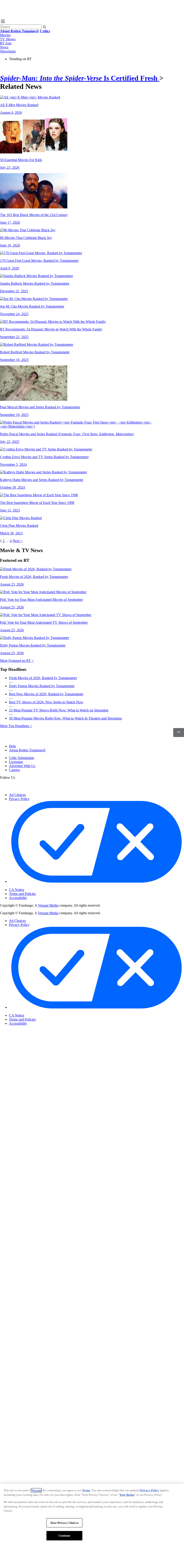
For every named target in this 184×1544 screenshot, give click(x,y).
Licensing (16, 762)
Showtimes (8, 51)
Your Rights (126, 1494)
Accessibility (18, 898)
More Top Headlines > (16, 726)
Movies (5, 35)
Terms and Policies (22, 894)
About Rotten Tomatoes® (27, 750)
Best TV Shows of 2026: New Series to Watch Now (46, 702)
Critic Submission (21, 758)
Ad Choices (17, 795)
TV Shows (7, 39)
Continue (64, 1535)
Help (12, 746)
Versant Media (48, 905)
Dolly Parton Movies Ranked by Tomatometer (41, 686)
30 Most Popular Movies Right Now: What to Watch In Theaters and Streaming (65, 718)
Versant (36, 1490)
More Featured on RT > (17, 661)
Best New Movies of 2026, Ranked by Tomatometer (46, 694)
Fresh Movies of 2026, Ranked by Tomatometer (43, 678)
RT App (5, 43)
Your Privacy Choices (28, 885)
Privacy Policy (19, 799)
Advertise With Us (22, 766)
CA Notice (16, 890)
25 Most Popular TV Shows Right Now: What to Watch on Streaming (58, 710)
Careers (14, 770)
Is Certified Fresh (79, 78)
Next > (17, 541)
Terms (86, 1490)
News (4, 47)
